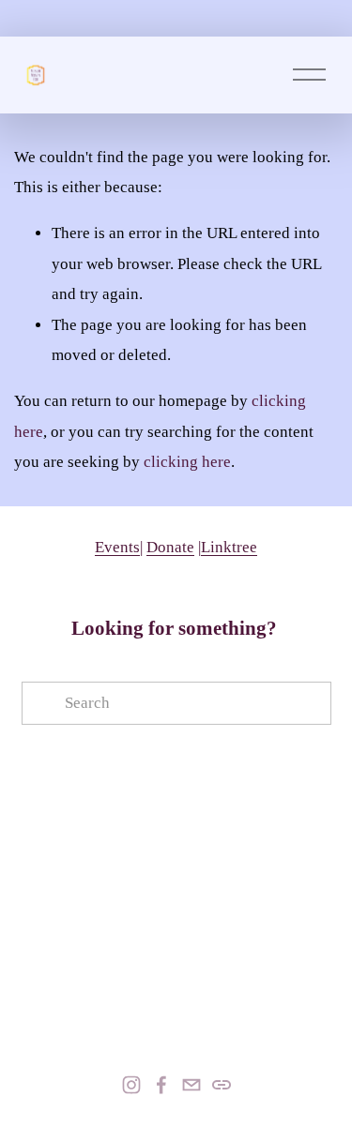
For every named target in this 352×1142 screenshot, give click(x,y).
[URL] (221, 1084)
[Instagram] (131, 1084)
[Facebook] (161, 1084)
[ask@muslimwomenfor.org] (191, 1084)
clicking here (187, 462)
